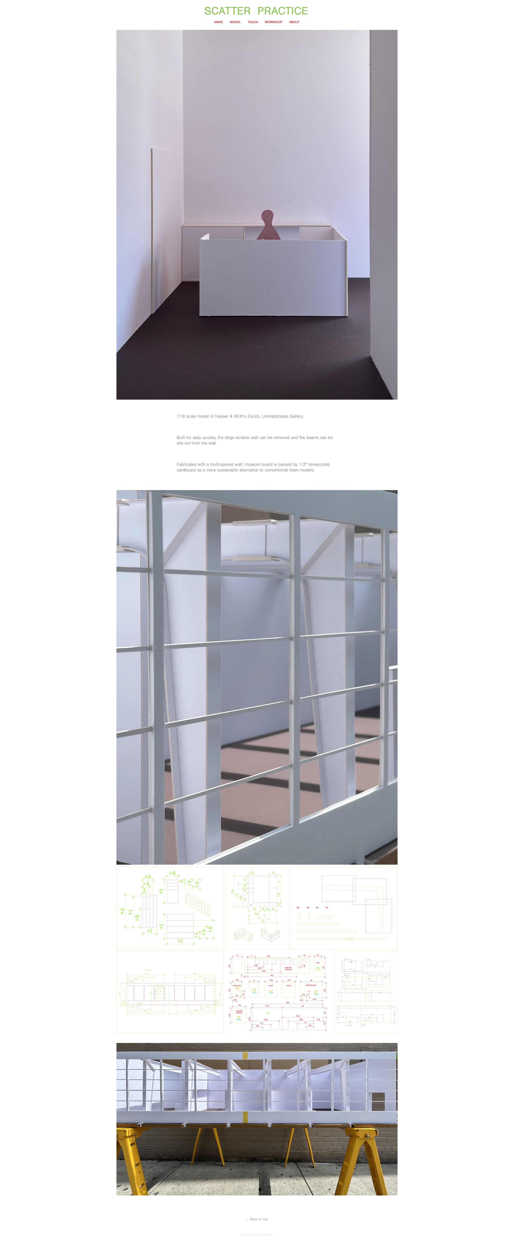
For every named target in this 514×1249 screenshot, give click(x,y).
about (294, 22)
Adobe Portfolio (264, 1235)
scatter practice (259, 11)
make (218, 22)
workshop (273, 22)
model (235, 22)
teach (253, 22)
